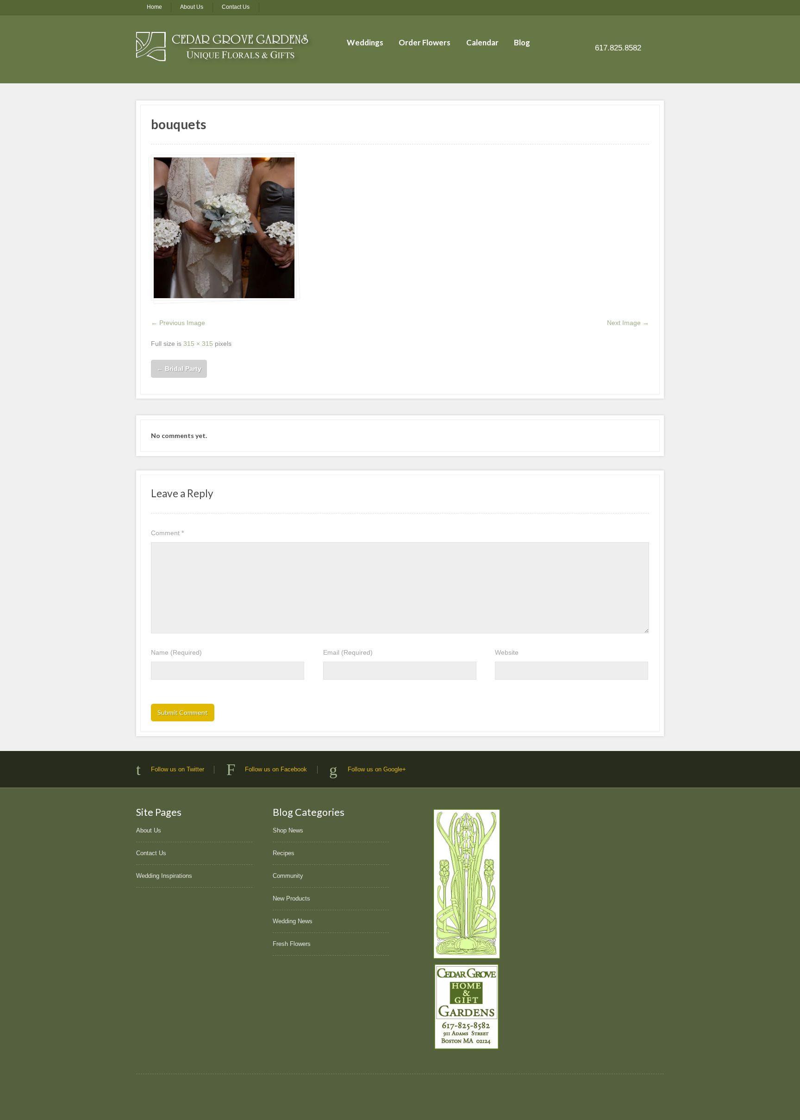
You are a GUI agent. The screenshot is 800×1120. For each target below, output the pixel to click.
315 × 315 (198, 343)
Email (348, 652)
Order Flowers (424, 42)
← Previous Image (178, 322)
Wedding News (292, 921)
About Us (191, 7)
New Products (291, 898)
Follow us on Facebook (276, 769)
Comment (167, 533)
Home (154, 7)
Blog (522, 42)
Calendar (482, 42)
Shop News (288, 830)
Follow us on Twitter (177, 769)
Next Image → (628, 322)
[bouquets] (224, 227)
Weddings (365, 42)
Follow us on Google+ (377, 769)
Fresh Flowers (292, 943)
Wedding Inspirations (164, 875)
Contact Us (236, 7)
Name (176, 652)
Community (288, 875)
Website (507, 652)
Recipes (283, 853)
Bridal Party (178, 368)
